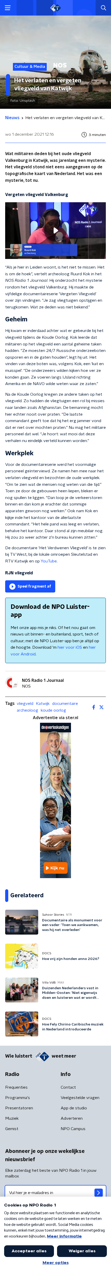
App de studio (74, 1108)
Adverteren (72, 1118)
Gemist (11, 1129)
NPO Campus (73, 1129)
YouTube (49, 561)
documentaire (65, 704)
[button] (8, 8)
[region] (55, 230)
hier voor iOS (70, 647)
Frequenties (16, 1087)
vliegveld (25, 704)
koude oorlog (53, 710)
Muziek (12, 1118)
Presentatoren (19, 1108)
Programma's (17, 1098)
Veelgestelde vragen (80, 1098)
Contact (68, 1087)
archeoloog (27, 710)
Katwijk (43, 704)
